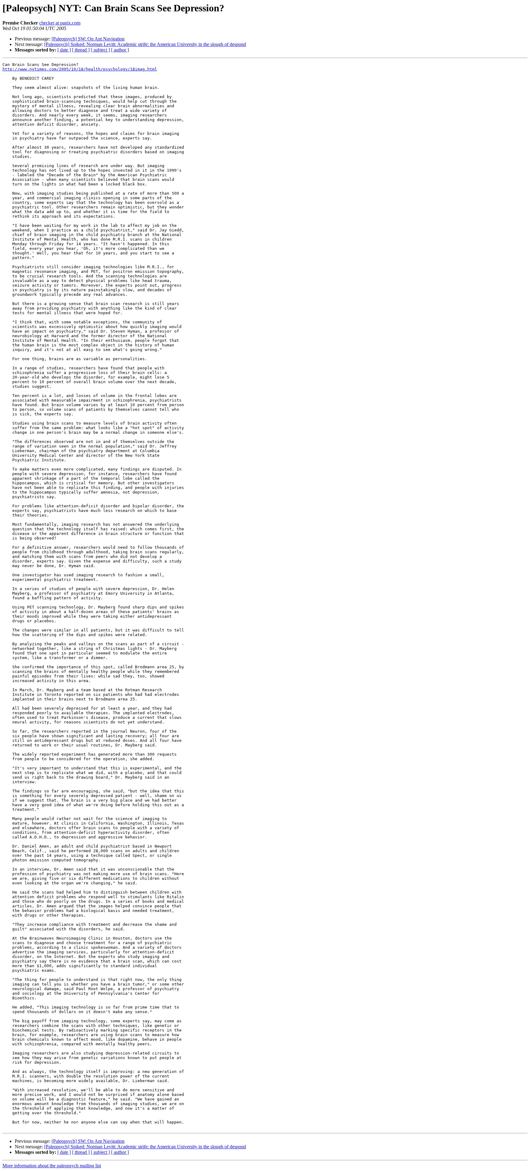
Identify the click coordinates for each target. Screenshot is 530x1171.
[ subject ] (100, 49)
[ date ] (64, 49)
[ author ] (120, 49)
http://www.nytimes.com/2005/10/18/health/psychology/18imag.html (79, 69)
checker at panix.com (59, 22)
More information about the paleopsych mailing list (51, 1165)
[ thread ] (81, 49)
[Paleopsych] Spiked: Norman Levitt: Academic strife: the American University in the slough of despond (145, 44)
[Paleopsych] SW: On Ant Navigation (88, 38)
